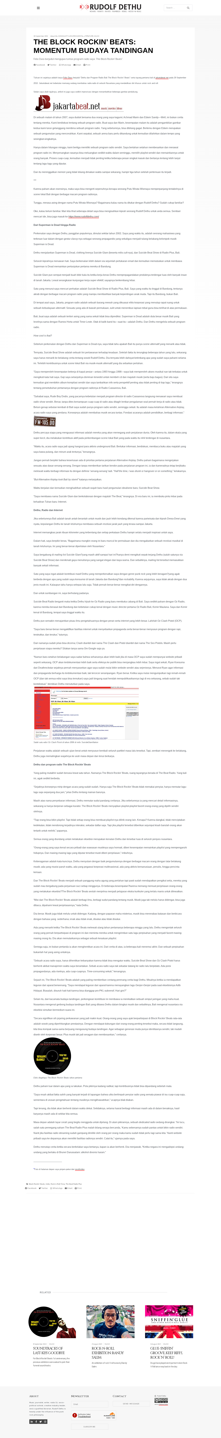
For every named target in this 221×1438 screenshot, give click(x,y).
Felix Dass (67, 78)
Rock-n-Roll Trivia (58, 1184)
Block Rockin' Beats (37, 1184)
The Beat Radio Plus (74, 1184)
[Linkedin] (31, 1421)
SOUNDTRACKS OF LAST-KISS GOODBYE (49, 1350)
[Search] (188, 8)
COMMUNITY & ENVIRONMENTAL (70, 36)
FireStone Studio (163, 1404)
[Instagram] (45, 1421)
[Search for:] (178, 7)
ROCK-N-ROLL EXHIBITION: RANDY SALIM (108, 1353)
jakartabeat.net (162, 78)
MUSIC (96, 36)
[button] (40, 65)
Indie (48, 1184)
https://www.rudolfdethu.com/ (83, 216)
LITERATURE (88, 36)
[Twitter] (40, 1421)
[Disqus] (110, 1236)
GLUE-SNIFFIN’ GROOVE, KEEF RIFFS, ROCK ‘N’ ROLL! (166, 1353)
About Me (53, 36)
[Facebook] (36, 1421)
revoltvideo (79, 1169)
